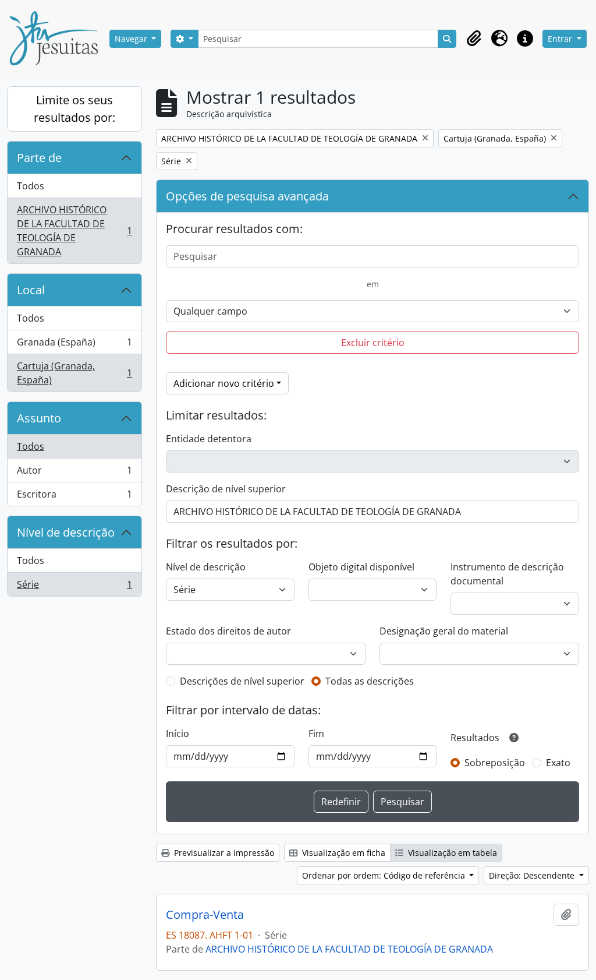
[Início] (58, 38)
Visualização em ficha (342, 852)
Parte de (39, 157)
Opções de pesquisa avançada (247, 196)
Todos (30, 185)
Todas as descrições (369, 681)
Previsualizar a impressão (223, 852)
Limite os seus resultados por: (74, 108)
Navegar (132, 38)
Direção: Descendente (533, 875)
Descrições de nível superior (242, 681)
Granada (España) (74, 345)
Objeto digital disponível (361, 566)
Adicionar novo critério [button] (223, 383)
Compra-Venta (205, 915)
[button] (474, 38)
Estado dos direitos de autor (228, 631)
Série (74, 587)
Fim (316, 733)
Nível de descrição (66, 532)
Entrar (561, 38)
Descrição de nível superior (226, 488)
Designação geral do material (443, 631)
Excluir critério (373, 342)
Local (31, 290)
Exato (558, 762)
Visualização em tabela (451, 852)
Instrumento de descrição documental (507, 573)
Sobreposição (494, 762)
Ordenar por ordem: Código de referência (384, 875)
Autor (74, 473)
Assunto (39, 418)
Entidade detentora (208, 438)
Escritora (74, 497)
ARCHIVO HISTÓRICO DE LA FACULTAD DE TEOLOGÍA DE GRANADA (74, 230)
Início (177, 733)
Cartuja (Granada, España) (74, 372)
